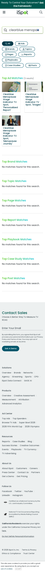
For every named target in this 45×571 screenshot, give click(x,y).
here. (4, 531)
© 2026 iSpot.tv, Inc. (10, 550)
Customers (21, 468)
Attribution (23, 399)
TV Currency (30, 449)
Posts (34, 65)
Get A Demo (10, 348)
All (8, 43)
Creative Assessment (24, 395)
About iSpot (8, 468)
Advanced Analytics (12, 403)
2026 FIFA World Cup (12, 426)
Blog (30, 441)
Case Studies (13, 65)
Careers (34, 468)
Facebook (7, 491)
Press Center (8, 472)
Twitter (18, 491)
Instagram (17, 495)
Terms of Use (16, 339)
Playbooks (12, 59)
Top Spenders (19, 418)
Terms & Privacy (29, 550)
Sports (28, 376)
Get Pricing (22, 476)
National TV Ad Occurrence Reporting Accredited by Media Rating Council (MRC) (24, 514)
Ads (22, 43)
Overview (6, 372)
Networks (28, 372)
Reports (28, 54)
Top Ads (6, 418)
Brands (11, 49)
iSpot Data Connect (12, 380)
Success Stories (9, 445)
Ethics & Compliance (11, 553)
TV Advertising (9, 453)
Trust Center (28, 553)
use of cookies (6, 569)
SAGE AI (28, 380)
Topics (28, 49)
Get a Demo (8, 476)
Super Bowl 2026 (27, 422)
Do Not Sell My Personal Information (18, 536)
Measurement (9, 399)
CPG (36, 376)
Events (5, 449)
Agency (6, 376)
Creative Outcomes (29, 445)
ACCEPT (18, 569)
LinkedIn (6, 495)
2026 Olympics (32, 426)
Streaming (17, 376)
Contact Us (23, 472)
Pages (10, 54)
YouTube (28, 491)
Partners (35, 472)
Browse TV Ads (9, 422)
